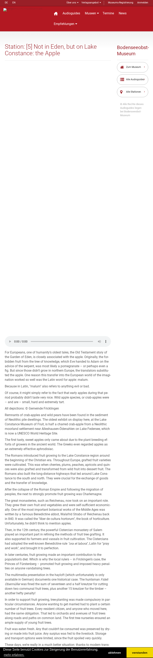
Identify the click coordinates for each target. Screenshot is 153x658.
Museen (90, 13)
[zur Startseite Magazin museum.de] (25, 9)
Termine (108, 13)
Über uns (71, 2)
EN (14, 2)
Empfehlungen (64, 24)
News (123, 13)
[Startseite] (55, 13)
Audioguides (71, 13)
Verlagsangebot (90, 2)
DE (6, 2)
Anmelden (142, 2)
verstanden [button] (139, 652)
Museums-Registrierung (120, 2)
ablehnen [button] (114, 652)
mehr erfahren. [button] (14, 655)
